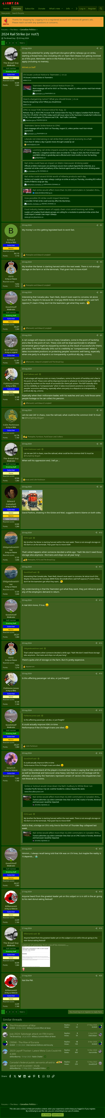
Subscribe (29, 8)
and (38, 255)
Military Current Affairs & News (39, 1028)
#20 (100, 975)
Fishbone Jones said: (32, 715)
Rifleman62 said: (30, 933)
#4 (101, 292)
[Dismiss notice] (101, 19)
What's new (54, 8)
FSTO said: (28, 538)
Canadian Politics (39, 1068)
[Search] (101, 8)
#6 (101, 369)
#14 (100, 673)
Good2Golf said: (30, 572)
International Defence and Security (39, 1045)
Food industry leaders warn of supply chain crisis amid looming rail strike (59, 209)
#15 (100, 710)
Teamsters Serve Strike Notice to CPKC (42, 125)
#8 (101, 444)
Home (6, 8)
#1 (101, 48)
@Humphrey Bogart (34, 417)
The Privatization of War (23, 1025)
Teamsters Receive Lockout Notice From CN (53, 85)
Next (22, 43)
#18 (100, 891)
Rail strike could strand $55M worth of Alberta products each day (55, 176)
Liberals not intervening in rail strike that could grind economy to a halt (58, 139)
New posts (5, 13)
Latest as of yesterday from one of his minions (44, 945)
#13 (100, 643)
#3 (101, 262)
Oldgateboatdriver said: (33, 648)
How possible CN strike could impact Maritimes (46, 198)
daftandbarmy (15, 1056)
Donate (41, 8)
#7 (101, 410)
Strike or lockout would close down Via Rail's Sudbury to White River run (58, 786)
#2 (101, 225)
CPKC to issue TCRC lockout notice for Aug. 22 (44, 109)
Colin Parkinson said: (32, 449)
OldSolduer (92, 1035)
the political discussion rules (88, 58)
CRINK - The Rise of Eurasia (24, 1042)
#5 (101, 335)
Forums (17, 8)
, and (45, 362)
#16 (100, 753)
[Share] (97, 48)
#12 (100, 600)
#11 (100, 567)
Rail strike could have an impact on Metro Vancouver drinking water (56, 163)
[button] (62, 8)
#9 (101, 487)
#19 (100, 928)
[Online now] (11, 304)
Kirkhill (12, 1028)
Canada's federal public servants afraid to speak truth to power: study (32, 1064)
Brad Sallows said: (31, 374)
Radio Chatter (37, 1056)
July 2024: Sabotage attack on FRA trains (31, 1033)
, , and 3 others (45, 437)
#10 (100, 532)
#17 (100, 849)
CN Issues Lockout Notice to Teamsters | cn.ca (44, 74)
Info (68, 8)
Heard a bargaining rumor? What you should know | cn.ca (50, 99)
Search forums (18, 13)
